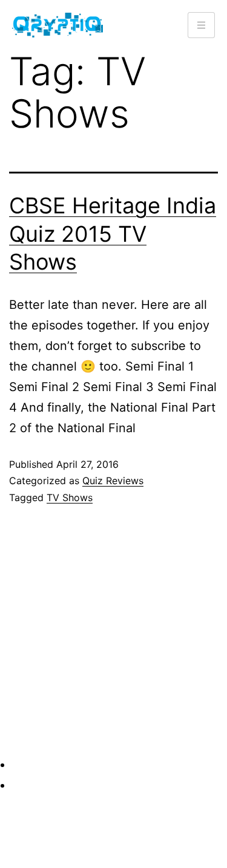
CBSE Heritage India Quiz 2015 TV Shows (112, 234)
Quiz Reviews (112, 480)
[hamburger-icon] (201, 25)
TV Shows (70, 497)
